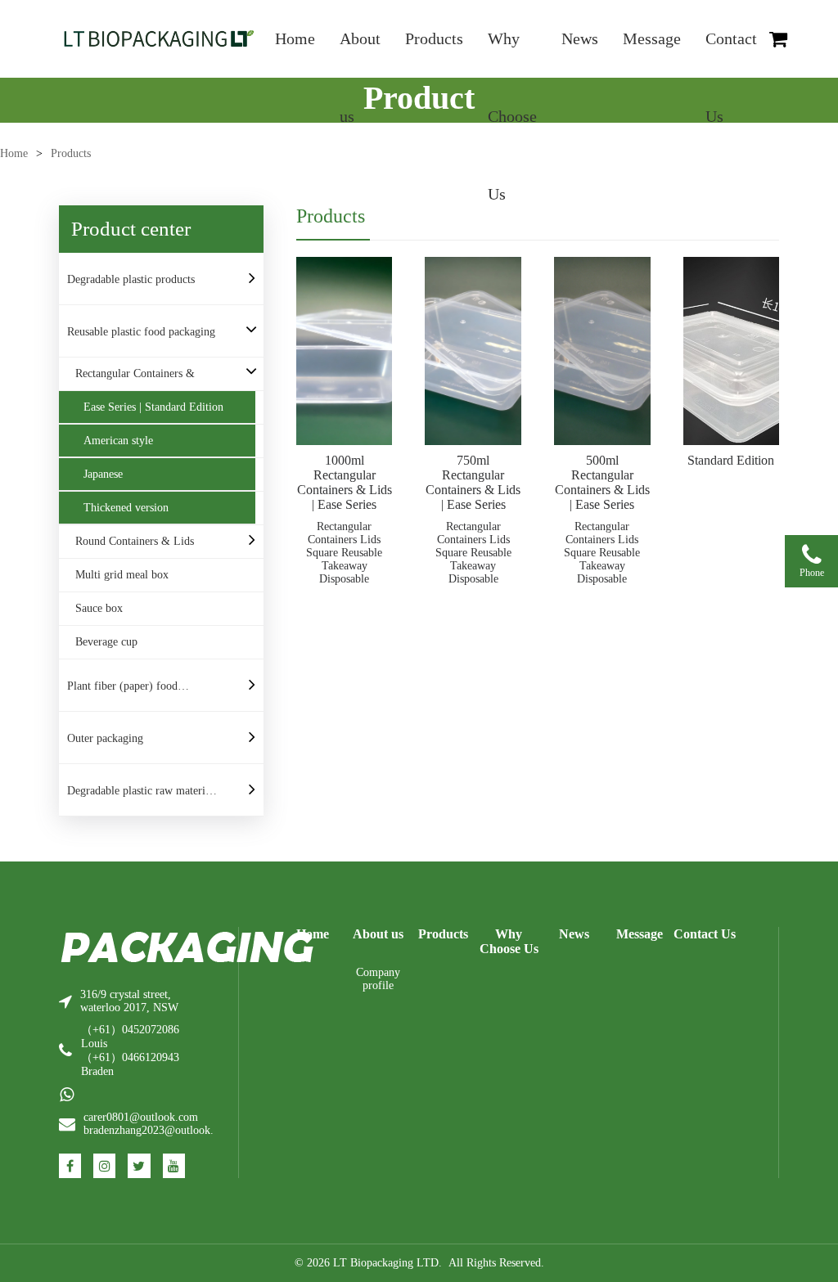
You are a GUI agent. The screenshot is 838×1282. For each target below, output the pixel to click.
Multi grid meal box (122, 575)
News (579, 38)
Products (434, 38)
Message (652, 38)
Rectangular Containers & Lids (135, 378)
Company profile (378, 979)
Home (295, 38)
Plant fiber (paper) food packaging (122, 691)
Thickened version (126, 508)
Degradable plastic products (131, 279)
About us (360, 53)
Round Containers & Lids (134, 541)
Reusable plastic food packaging (141, 332)
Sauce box (99, 608)
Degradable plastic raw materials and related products (142, 796)
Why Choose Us (512, 53)
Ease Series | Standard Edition (153, 407)
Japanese (103, 474)
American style (118, 440)
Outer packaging (105, 738)
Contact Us (731, 53)
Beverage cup (106, 642)
